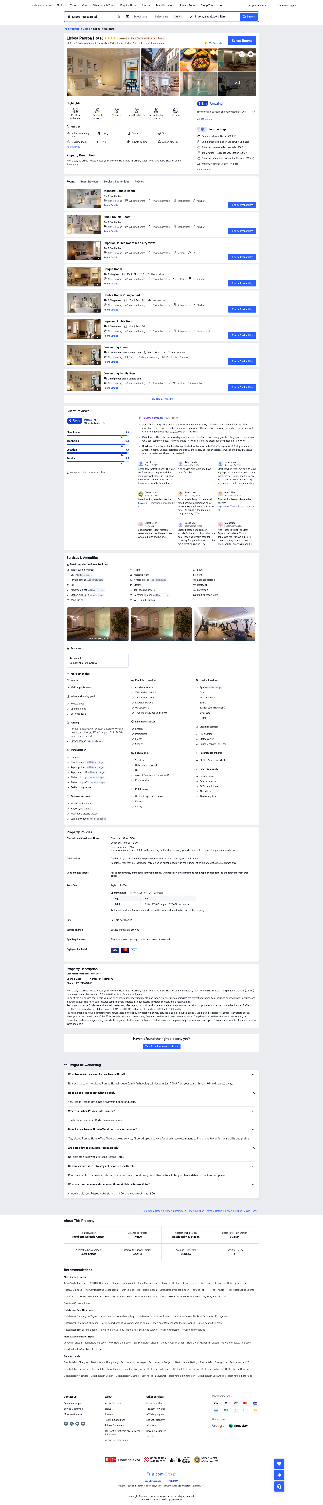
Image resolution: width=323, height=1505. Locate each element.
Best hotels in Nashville (76, 1375)
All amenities (73, 146)
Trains (73, 5)
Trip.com (147, 1211)
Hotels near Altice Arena (210, 1323)
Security (150, 1436)
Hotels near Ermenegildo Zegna (80, 1316)
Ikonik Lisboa (71, 1296)
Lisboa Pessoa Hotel (85, 38)
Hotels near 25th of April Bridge (80, 1329)
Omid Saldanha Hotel (91, 1296)
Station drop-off (79, 782)
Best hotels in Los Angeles (212, 1375)
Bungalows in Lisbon (95, 1342)
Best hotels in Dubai (134, 1369)
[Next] (255, 623)
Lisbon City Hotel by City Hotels (231, 1283)
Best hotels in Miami (212, 1369)
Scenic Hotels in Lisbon (146, 1342)
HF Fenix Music (216, 1290)
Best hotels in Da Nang (240, 1375)
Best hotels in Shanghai (76, 1362)
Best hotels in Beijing (186, 1362)
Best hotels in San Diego (186, 1369)
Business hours (78, 713)
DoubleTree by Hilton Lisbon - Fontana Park (182, 1290)
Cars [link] (84, 5)
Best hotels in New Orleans (239, 1369)
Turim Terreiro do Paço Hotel (197, 1283)
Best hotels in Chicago (158, 1369)
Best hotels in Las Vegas (133, 1362)
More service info (73, 1414)
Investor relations (155, 1403)
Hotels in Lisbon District (199, 1211)
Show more (73, 164)
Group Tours (208, 5)
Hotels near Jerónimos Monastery (117, 1316)
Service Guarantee (73, 1408)
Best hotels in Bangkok (161, 1362)
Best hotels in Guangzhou (213, 1362)
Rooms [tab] (71, 181)
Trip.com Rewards (155, 1408)
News (108, 1408)
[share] (279, 1475)
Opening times (78, 708)
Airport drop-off (79, 590)
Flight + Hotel (128, 5)
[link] (257, 5)
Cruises (146, 5)
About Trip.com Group (116, 1440)
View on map (204, 169)
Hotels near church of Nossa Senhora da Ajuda (125, 1323)
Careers (109, 1414)
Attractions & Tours (104, 5)
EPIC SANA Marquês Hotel (118, 1296)
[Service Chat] (279, 1486)
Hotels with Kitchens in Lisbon (203, 1342)
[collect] (279, 1464)
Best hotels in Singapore (76, 1369)
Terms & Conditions (115, 1420)
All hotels (151, 1425)
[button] (222, 5)
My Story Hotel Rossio (214, 1296)
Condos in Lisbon (73, 1342)
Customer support (73, 1403)
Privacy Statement (114, 1425)
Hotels (158, 1211)
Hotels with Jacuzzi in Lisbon (236, 1342)
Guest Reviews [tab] (89, 181)
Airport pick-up (141, 579)
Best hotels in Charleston (182, 1375)
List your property (155, 1420)
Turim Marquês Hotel (148, 1283)
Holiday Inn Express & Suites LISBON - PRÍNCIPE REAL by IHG (167, 1296)
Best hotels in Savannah (154, 1375)
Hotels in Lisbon (223, 1211)
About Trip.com (113, 1403)
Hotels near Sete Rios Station (141, 1329)
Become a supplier (156, 1431)
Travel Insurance (165, 5)
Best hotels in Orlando (127, 1375)
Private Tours (187, 5)
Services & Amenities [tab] (116, 181)
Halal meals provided (146, 765)
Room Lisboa (150, 1290)
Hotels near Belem (169, 1329)
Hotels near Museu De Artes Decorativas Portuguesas (200, 1316)
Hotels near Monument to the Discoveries (173, 1323)
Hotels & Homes (41, 5)
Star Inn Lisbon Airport (123, 1283)
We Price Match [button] (217, 43)
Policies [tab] (139, 181)
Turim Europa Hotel (130, 1290)
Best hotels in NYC (239, 1362)
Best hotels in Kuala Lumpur (106, 1369)
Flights (61, 5)
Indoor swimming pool (82, 569)
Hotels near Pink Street (111, 1329)
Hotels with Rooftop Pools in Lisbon (83, 1349)
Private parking (78, 579)
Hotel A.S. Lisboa (73, 1290)
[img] (103, 72)
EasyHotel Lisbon (171, 1283)
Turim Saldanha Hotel (75, 1283)
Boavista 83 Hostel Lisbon (77, 1303)
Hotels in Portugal (174, 1211)
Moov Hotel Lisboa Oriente (240, 1290)
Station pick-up (78, 595)
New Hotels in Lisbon (120, 1342)
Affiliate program (155, 1414)
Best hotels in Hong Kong (104, 1362)
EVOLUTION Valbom (99, 1283)
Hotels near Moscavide (193, 1329)
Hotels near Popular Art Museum (81, 1323)
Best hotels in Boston (102, 1375)
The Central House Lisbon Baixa (101, 1290)
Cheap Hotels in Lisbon (172, 1342)
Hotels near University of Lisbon (153, 1316)
